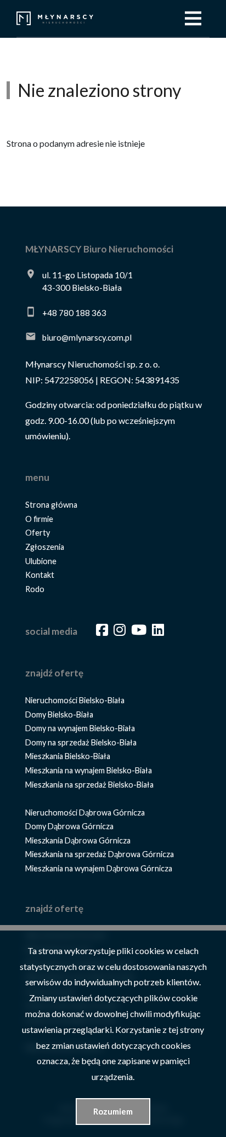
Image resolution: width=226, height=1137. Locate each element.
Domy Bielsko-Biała (59, 714)
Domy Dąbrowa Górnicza (69, 826)
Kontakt (39, 574)
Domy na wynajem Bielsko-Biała (80, 728)
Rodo (34, 589)
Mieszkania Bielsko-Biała (67, 756)
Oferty (37, 532)
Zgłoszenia (44, 547)
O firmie (39, 519)
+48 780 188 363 (74, 313)
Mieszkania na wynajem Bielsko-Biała (88, 770)
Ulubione (40, 561)
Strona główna (51, 504)
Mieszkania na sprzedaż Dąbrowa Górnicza (99, 854)
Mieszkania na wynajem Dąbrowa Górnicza (98, 868)
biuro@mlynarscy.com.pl (87, 337)
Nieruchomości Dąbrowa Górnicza (85, 812)
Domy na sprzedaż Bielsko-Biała (81, 742)
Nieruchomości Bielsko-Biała (75, 700)
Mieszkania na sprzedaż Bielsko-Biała (89, 784)
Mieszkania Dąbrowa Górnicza (78, 840)
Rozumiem (113, 1111)
